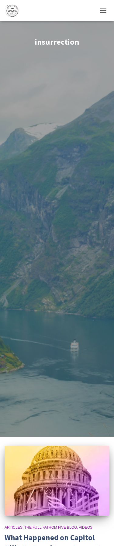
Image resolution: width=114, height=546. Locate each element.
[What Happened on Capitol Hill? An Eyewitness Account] (57, 481)
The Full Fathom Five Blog (50, 527)
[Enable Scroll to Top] (102, 533)
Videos (85, 527)
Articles (13, 527)
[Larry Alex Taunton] (14, 10)
